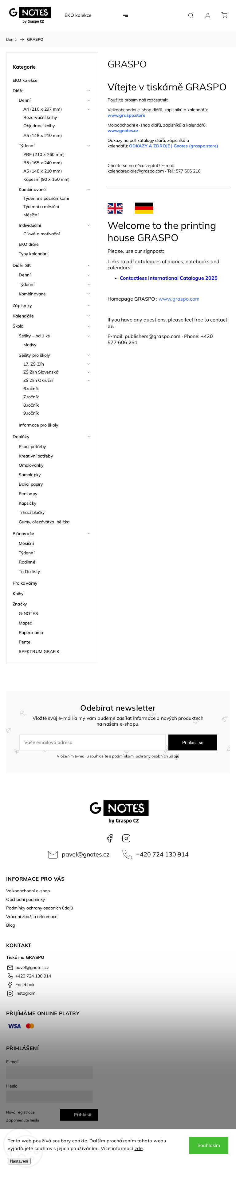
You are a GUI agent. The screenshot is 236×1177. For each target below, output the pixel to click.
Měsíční (30, 215)
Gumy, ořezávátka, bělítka (44, 522)
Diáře (18, 90)
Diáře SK (22, 265)
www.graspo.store (126, 115)
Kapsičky (27, 503)
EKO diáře (29, 244)
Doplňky (21, 436)
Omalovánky (31, 465)
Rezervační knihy (40, 117)
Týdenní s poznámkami (46, 198)
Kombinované (32, 189)
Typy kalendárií (34, 253)
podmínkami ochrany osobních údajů (145, 756)
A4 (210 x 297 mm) (42, 109)
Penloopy (28, 493)
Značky (20, 604)
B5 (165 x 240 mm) (42, 162)
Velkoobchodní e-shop (28, 891)
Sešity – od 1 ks (34, 336)
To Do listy (29, 571)
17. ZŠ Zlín (33, 364)
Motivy (30, 344)
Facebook (109, 838)
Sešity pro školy (34, 355)
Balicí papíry (31, 484)
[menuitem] (78, 15)
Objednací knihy (39, 125)
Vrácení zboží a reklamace (31, 916)
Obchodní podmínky (25, 899)
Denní (25, 100)
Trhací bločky (32, 512)
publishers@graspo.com (152, 336)
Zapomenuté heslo (22, 1120)
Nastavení (19, 1161)
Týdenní (26, 145)
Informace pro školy (38, 425)
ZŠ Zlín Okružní (38, 380)
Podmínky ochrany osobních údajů (39, 908)
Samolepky (30, 474)
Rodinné (27, 562)
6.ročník (31, 388)
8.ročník (31, 405)
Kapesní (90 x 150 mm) (46, 179)
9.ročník (31, 413)
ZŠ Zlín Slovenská (40, 372)
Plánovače (23, 533)
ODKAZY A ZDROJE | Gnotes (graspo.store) (173, 146)
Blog (10, 925)
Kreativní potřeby (36, 456)
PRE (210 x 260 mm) (44, 154)
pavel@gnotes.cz (85, 854)
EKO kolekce (25, 80)
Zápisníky (22, 305)
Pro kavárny (25, 583)
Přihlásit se (192, 742)
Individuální (30, 225)
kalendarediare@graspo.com (136, 171)
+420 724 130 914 (162, 854)
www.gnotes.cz (124, 130)
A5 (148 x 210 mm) (42, 135)
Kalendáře (23, 316)
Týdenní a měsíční (41, 206)
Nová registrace (20, 1112)
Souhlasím (209, 1145)
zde (139, 1148)
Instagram (126, 838)
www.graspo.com (179, 299)
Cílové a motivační (41, 234)
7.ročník (31, 397)
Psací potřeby (32, 446)
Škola (18, 326)
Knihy (18, 593)
